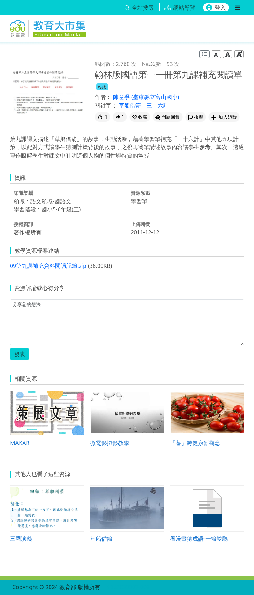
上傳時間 (141, 224)
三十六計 (158, 105)
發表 (19, 354)
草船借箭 (130, 105)
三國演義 (21, 538)
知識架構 (23, 193)
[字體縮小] (216, 54)
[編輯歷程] (204, 54)
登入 (220, 7)
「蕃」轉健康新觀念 (195, 442)
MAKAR (19, 442)
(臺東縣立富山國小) (155, 97)
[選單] (237, 7)
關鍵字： (106, 105)
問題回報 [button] (170, 117)
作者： (103, 97)
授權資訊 (23, 224)
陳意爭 (122, 97)
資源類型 (141, 193)
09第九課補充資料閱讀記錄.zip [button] (48, 265)
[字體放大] (239, 54)
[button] (139, 117)
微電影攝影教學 (109, 442)
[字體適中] (228, 54)
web (102, 87)
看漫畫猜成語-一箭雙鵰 (199, 538)
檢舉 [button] (198, 117)
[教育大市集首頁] (48, 27)
